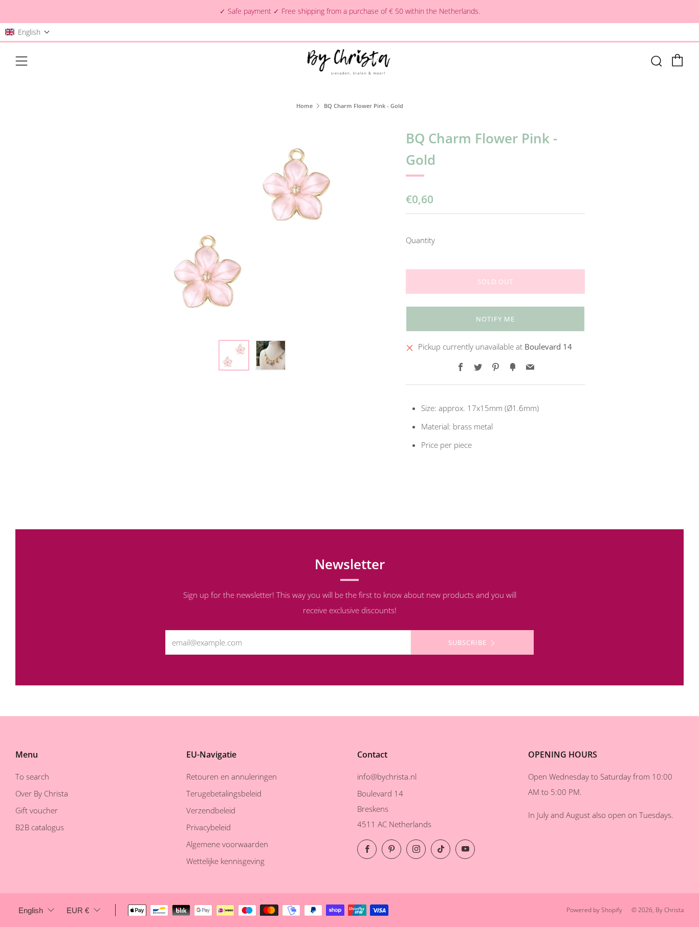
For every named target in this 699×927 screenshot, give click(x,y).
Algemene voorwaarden (227, 844)
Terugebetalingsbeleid (223, 793)
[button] (27, 32)
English (30, 910)
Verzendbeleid (210, 810)
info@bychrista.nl (387, 776)
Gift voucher (36, 810)
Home (304, 106)
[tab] (234, 355)
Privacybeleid (208, 827)
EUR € (78, 910)
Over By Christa (41, 793)
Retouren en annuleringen (231, 776)
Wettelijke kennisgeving (225, 861)
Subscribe (467, 642)
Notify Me (495, 319)
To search (32, 776)
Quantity (420, 240)
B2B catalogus (39, 827)
